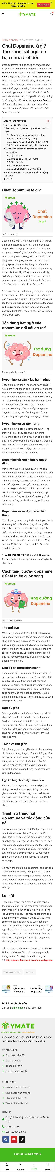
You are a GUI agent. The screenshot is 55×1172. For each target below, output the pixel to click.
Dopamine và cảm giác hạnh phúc (28, 135)
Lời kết (9, 179)
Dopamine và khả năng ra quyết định (30, 142)
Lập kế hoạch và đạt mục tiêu (26, 169)
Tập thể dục (17, 155)
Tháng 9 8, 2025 (26, 40)
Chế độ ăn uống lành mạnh (25, 159)
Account (20, 1170)
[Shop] (7, 1164)
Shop (7, 1170)
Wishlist (48, 1170)
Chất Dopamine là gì (12, 972)
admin (40, 40)
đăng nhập (17, 1007)
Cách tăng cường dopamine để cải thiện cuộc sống (26, 150)
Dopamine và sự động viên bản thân (29, 145)
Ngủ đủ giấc (17, 162)
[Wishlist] (48, 1164)
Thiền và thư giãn (20, 165)
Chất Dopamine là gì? (16, 124)
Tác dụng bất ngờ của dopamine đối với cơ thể (27, 130)
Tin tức (14, 40)
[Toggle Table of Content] (47, 121)
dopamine (30, 972)
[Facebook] (5, 1139)
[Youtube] (14, 1139)
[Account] (20, 1164)
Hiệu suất (6, 40)
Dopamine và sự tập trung (24, 138)
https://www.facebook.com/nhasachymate (29, 960)
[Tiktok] (22, 1139)
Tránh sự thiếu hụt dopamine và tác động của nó (27, 174)
